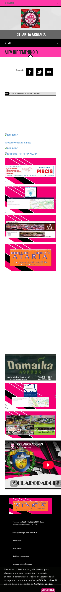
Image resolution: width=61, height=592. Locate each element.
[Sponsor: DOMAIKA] (30, 366)
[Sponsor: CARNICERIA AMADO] (30, 228)
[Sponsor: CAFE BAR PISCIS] (30, 170)
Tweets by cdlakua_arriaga (18, 142)
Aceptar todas (48, 590)
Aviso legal (17, 548)
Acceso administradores (22, 564)
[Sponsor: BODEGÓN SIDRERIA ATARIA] (21, 153)
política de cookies (45, 580)
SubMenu (9, 3)
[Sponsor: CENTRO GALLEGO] (30, 199)
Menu (8, 43)
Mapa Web (17, 540)
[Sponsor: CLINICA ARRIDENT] (30, 395)
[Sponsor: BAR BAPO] (11, 134)
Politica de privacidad (21, 556)
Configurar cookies (43, 583)
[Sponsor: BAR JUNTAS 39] (30, 424)
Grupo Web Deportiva (28, 532)
